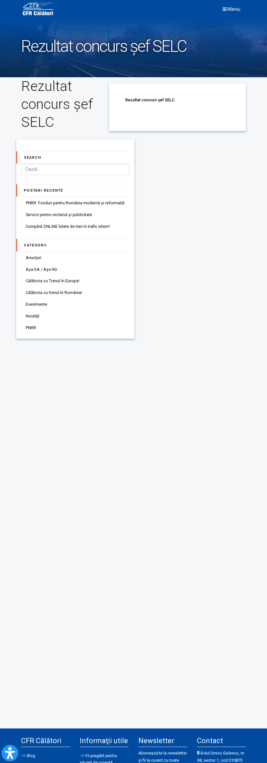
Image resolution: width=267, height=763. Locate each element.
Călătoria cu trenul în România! (54, 292)
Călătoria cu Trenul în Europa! (52, 280)
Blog (31, 755)
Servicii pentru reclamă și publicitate (59, 214)
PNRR (31, 327)
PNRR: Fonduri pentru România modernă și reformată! (75, 202)
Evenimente (36, 304)
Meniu (233, 9)
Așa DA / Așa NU (41, 269)
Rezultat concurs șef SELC (150, 99)
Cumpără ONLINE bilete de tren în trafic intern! (68, 226)
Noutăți (32, 316)
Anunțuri (33, 257)
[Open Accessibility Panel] (10, 753)
